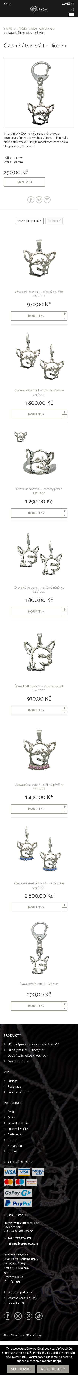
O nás (11, 1117)
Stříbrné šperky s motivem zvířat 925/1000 (33, 1044)
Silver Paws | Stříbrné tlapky (26, 1335)
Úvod (11, 1111)
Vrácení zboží (16, 1303)
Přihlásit (12, 1081)
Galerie (12, 1140)
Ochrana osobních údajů (22, 1298)
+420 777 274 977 (19, 1238)
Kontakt (24, 182)
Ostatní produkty (18, 1061)
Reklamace (14, 1134)
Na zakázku (15, 1145)
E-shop (8, 29)
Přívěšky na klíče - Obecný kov (35, 29)
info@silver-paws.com (23, 1243)
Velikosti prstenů (18, 1123)
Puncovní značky (18, 1128)
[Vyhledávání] (72, 9)
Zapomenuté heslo (19, 1092)
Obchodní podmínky (20, 1292)
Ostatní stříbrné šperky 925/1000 (28, 1055)
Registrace (14, 1086)
